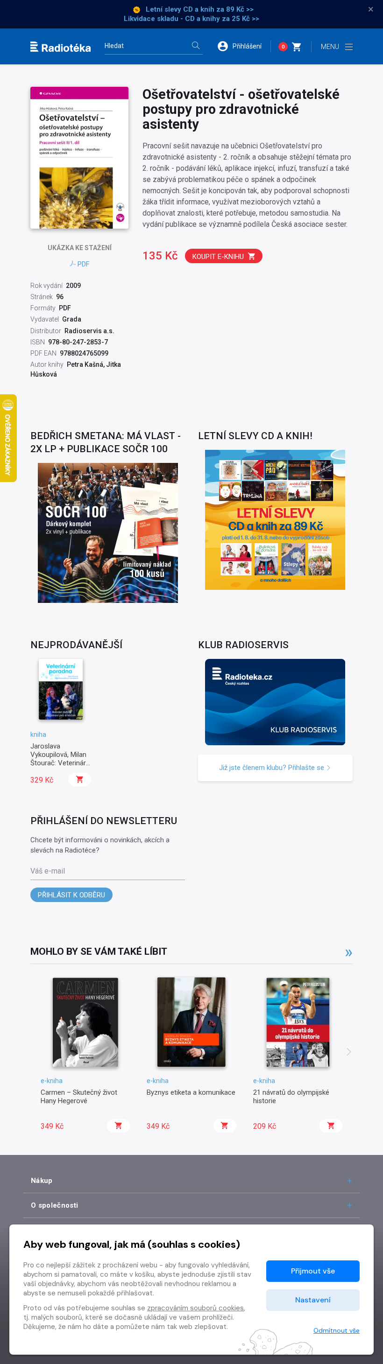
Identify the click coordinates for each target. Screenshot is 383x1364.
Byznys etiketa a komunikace (191, 1092)
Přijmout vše (313, 1271)
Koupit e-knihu (218, 256)
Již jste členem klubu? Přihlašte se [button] (272, 767)
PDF (84, 264)
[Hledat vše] (196, 46)
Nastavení (313, 1300)
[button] (244, 46)
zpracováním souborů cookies (195, 1308)
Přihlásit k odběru (71, 895)
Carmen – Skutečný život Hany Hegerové (79, 1096)
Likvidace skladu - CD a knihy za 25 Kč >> (191, 18)
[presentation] (348, 1053)
